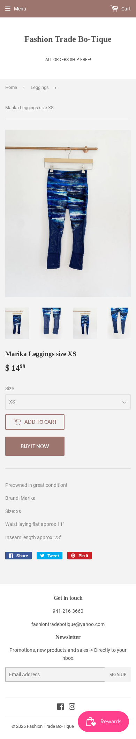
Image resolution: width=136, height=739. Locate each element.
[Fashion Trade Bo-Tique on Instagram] (72, 707)
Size (9, 388)
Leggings (40, 87)
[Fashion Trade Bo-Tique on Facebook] (60, 707)
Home (11, 87)
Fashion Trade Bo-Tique (68, 39)
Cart (125, 9)
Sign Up (117, 674)
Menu (20, 9)
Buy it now (35, 446)
